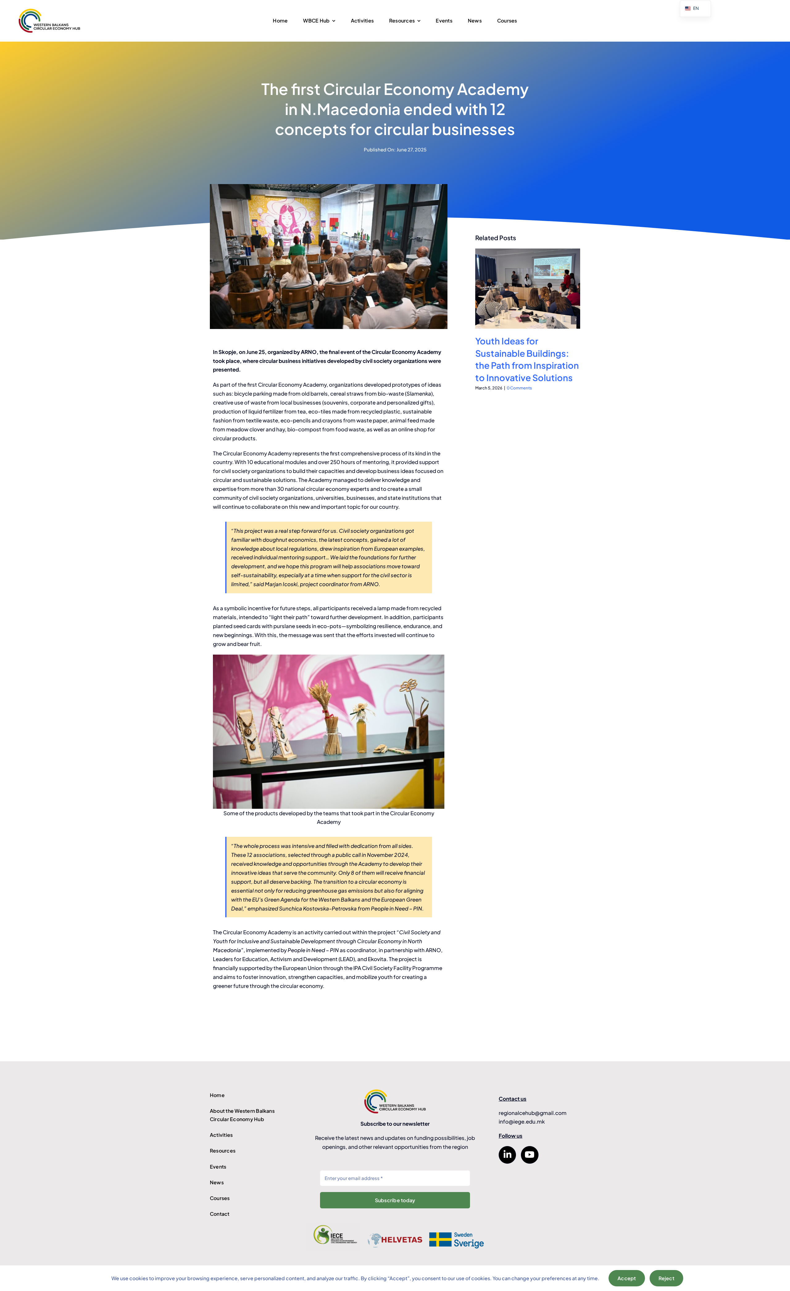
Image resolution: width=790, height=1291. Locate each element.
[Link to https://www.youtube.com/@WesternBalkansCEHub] (529, 1154)
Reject (666, 1278)
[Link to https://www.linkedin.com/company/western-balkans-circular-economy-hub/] (507, 1154)
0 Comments (519, 387)
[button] (479, 319)
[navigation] (695, 8)
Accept (626, 1278)
